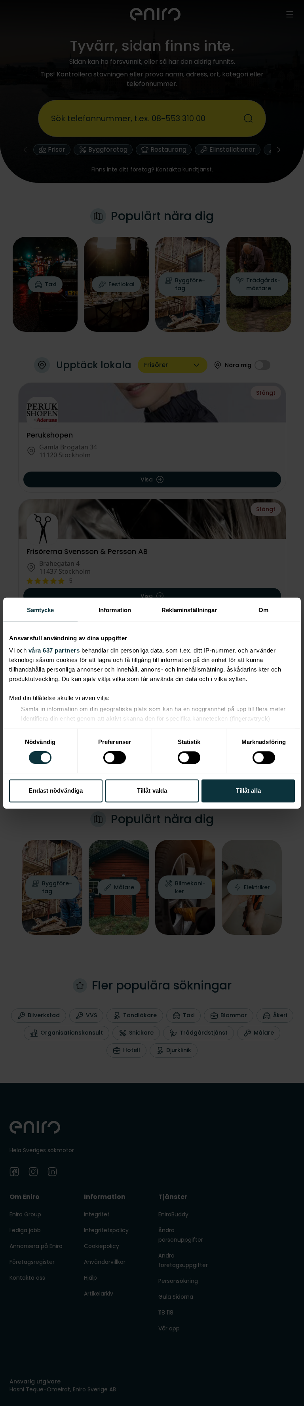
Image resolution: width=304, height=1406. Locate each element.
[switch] (114, 758)
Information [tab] (115, 610)
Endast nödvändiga (55, 790)
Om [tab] (263, 610)
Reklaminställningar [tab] (189, 610)
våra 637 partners (54, 650)
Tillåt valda (152, 790)
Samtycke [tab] (40, 610)
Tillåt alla (248, 790)
